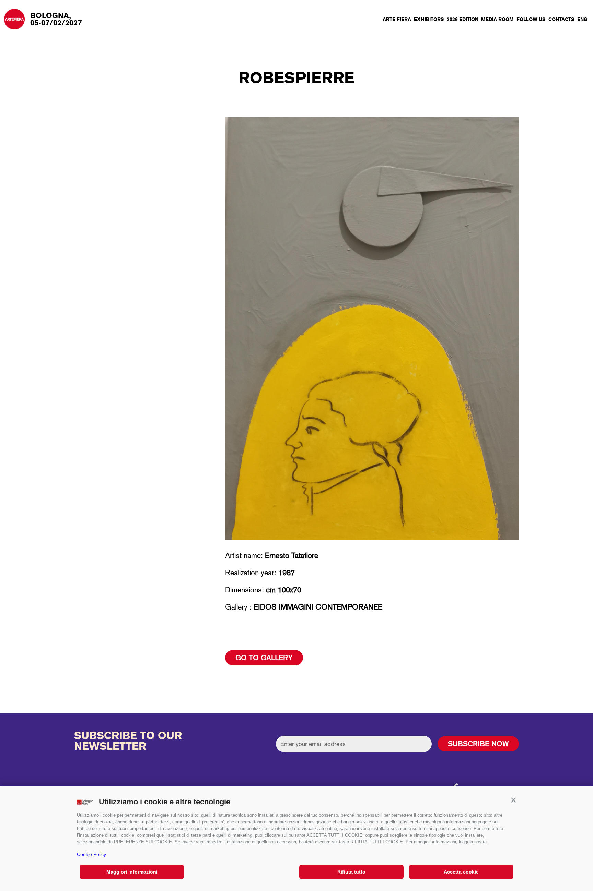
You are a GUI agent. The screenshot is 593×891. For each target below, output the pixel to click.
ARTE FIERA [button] (397, 19)
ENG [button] (582, 19)
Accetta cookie (461, 872)
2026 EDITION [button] (462, 19)
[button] (513, 800)
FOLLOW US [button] (531, 19)
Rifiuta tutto (351, 872)
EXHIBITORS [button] (429, 19)
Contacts (561, 19)
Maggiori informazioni (132, 872)
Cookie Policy (91, 854)
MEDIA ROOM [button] (497, 19)
